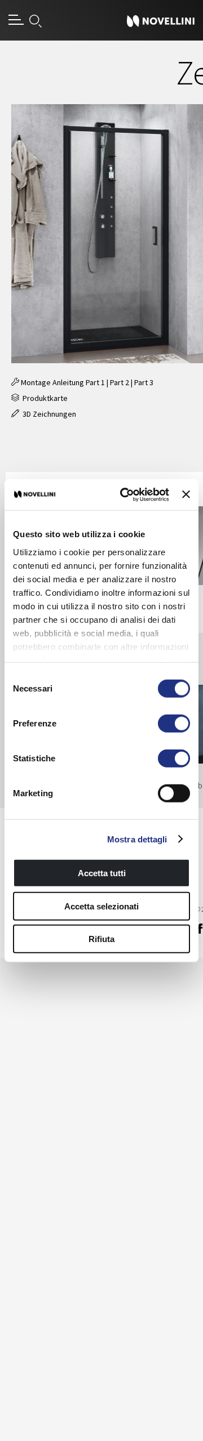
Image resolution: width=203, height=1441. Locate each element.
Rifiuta (101, 939)
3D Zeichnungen (47, 414)
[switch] (174, 724)
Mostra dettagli (137, 839)
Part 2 (119, 382)
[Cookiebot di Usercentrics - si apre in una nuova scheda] (125, 494)
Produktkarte (43, 398)
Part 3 (143, 382)
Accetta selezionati (101, 906)
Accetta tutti (102, 873)
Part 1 (95, 382)
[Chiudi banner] (186, 494)
